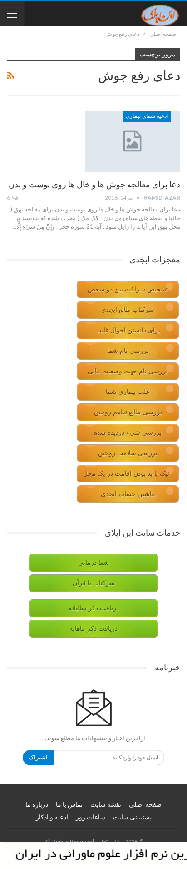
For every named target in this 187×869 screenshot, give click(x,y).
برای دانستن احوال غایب (127, 330)
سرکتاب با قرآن (94, 583)
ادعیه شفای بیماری (147, 116)
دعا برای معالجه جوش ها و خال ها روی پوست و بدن (94, 184)
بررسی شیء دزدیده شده (128, 432)
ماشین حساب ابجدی (128, 494)
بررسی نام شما (128, 350)
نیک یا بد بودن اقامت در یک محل (126, 473)
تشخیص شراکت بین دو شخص (128, 289)
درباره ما (36, 804)
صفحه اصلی (145, 804)
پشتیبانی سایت (132, 817)
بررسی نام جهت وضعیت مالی (128, 371)
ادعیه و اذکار (52, 817)
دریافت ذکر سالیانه (94, 608)
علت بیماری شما (128, 391)
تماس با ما (69, 804)
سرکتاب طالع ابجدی (127, 309)
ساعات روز (90, 817)
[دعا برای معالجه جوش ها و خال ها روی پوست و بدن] (132, 141)
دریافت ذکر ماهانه (93, 628)
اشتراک (38, 757)
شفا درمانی (93, 562)
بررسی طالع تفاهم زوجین (128, 412)
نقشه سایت (105, 804)
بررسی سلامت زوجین (127, 453)
